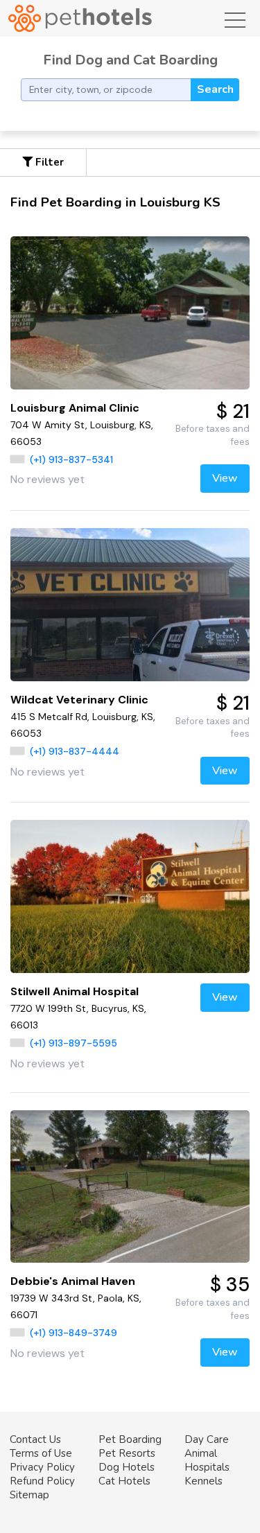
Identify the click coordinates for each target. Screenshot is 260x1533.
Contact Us (35, 1439)
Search (215, 89)
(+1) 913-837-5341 (71, 459)
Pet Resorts (126, 1453)
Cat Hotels (124, 1481)
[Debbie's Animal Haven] (130, 1186)
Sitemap (29, 1495)
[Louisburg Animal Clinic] (130, 312)
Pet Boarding (130, 1439)
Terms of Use (41, 1453)
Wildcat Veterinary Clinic (79, 699)
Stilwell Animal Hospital (74, 991)
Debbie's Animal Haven (72, 1281)
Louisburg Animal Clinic (74, 408)
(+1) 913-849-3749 (73, 1332)
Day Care (206, 1439)
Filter (48, 162)
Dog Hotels (126, 1467)
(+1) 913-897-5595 (73, 1043)
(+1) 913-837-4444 (74, 751)
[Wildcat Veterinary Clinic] (130, 604)
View (225, 478)
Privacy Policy (42, 1467)
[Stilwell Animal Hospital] (130, 896)
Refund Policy (42, 1481)
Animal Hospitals (206, 1460)
